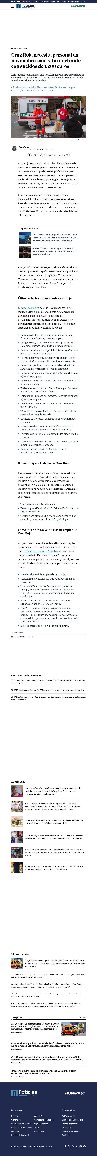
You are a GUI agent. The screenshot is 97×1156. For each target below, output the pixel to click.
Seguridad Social (41, 1123)
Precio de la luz (27, 2)
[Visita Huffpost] (78, 6)
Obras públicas (73, 2)
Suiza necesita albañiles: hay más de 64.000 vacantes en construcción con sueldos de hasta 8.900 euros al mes (54, 251)
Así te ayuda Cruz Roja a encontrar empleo (34, 90)
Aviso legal (66, 1127)
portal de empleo (30, 307)
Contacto (66, 1135)
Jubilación (38, 1116)
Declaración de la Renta (21, 1123)
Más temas (39, 1131)
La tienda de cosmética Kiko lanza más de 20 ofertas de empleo (44, 87)
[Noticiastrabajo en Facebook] (65, 1146)
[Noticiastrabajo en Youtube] (80, 1146)
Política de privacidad (71, 1131)
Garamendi (55, 2)
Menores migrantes (42, 2)
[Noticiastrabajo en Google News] (84, 1146)
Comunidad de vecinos (43, 1120)
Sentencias (15, 1120)
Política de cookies (70, 1123)
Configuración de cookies (72, 1120)
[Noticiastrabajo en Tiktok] (76, 1146)
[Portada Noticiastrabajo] (24, 1093)
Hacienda (15, 1131)
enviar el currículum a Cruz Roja (40, 551)
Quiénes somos (68, 1116)
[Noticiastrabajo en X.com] (69, 1146)
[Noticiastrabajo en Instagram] (72, 1146)
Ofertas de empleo (18, 636)
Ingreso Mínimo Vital (20, 1135)
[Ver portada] (25, 6)
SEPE (36, 1127)
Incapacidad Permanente (21, 1127)
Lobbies (63, 2)
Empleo (30, 636)
